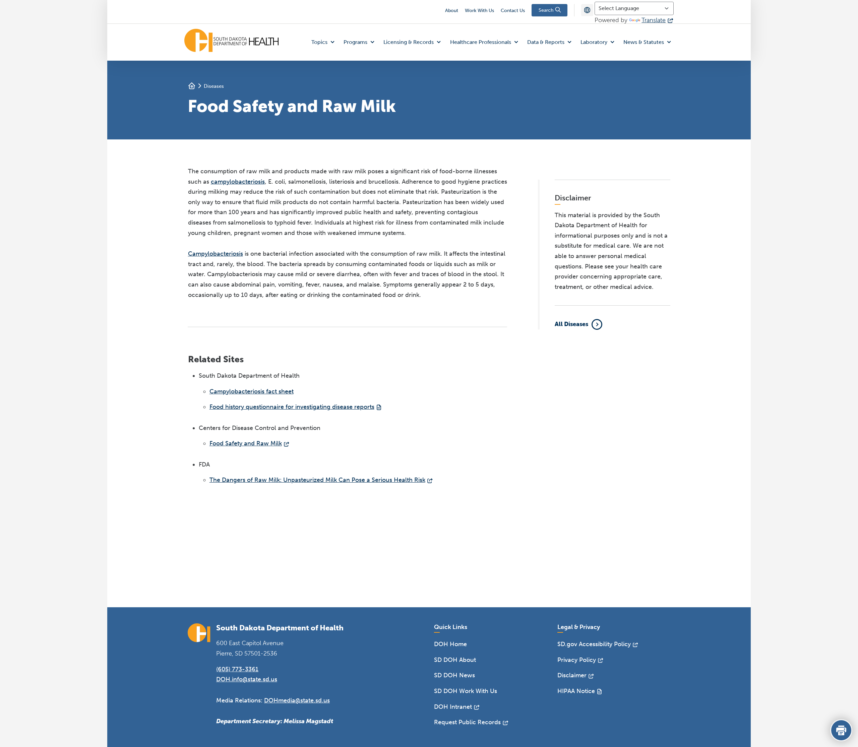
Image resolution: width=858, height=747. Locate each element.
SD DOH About (455, 660)
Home (192, 86)
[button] (324, 42)
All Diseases (571, 324)
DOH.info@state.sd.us (246, 679)
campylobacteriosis (238, 181)
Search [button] (547, 10)
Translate (653, 20)
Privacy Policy (576, 660)
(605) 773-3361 (237, 669)
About (451, 10)
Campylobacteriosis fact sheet (251, 391)
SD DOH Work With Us (465, 691)
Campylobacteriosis (215, 253)
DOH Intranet (453, 706)
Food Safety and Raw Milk (245, 443)
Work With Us (479, 10)
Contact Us (513, 10)
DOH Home (450, 644)
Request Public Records (467, 722)
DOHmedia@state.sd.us (297, 700)
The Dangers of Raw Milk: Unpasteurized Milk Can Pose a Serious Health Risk (317, 480)
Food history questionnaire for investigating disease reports (291, 407)
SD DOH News (454, 675)
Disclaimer (572, 675)
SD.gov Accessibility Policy (594, 644)
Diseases (214, 86)
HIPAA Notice (576, 691)
